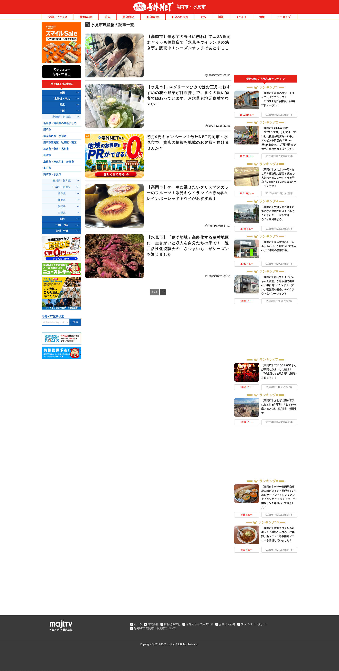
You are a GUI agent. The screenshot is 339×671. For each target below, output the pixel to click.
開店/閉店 (128, 16)
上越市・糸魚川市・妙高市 (58, 161)
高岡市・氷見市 (191, 6)
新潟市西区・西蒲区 (54, 136)
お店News (153, 16)
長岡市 (47, 155)
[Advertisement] (265, 48)
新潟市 (47, 129)
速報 (262, 16)
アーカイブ (284, 16)
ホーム (138, 624)
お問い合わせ (227, 624)
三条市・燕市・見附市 (56, 148)
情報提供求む (172, 624)
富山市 (47, 168)
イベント (241, 16)
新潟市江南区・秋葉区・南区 (60, 142)
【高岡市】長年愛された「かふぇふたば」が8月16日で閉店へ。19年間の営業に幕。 (278, 246)
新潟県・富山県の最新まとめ (60, 123)
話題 (221, 16)
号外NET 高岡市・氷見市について (155, 628)
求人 (107, 16)
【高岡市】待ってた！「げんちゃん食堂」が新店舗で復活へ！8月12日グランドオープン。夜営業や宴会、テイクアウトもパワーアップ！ (277, 285)
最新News (86, 16)
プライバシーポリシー (254, 624)
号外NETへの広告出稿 (199, 624)
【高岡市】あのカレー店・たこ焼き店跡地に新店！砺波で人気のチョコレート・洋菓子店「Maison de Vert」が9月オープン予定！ (278, 177)
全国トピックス (57, 16)
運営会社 (153, 624)
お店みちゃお (180, 16)
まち (203, 16)
